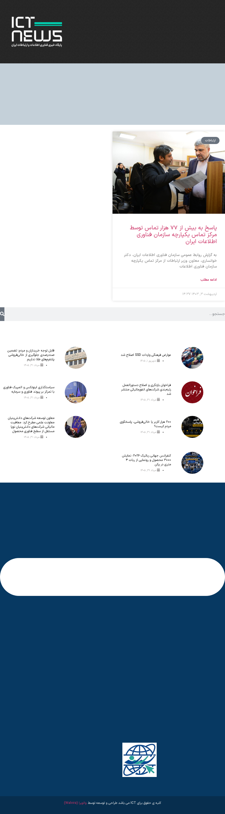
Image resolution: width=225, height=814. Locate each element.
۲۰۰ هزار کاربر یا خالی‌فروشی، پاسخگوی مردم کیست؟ (145, 424)
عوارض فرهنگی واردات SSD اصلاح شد (146, 355)
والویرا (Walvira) (75, 803)
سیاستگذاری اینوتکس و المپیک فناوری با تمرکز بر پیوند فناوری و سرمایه (28, 389)
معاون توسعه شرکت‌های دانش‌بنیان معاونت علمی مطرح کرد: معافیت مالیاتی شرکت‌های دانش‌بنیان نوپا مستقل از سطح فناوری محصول (31, 425)
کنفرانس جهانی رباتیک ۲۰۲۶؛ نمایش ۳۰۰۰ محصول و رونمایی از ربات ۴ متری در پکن (146, 460)
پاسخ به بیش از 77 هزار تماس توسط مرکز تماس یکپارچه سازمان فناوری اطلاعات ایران (173, 235)
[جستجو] (2, 314)
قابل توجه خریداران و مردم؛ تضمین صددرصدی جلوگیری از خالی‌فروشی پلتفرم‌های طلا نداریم (30, 355)
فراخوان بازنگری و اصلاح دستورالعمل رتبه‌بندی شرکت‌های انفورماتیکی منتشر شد (146, 389)
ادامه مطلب (208, 279)
